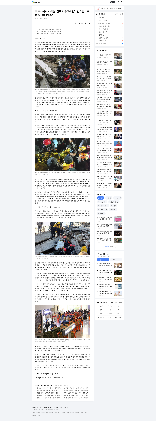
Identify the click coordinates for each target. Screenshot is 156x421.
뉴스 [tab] (112, 302)
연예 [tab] (116, 302)
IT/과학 (109, 313)
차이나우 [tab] (113, 206)
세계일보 (37, 2)
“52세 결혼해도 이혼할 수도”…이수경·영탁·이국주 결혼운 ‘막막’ (77, 393)
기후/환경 (109, 306)
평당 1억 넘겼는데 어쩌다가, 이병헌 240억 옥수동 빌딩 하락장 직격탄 (77, 390)
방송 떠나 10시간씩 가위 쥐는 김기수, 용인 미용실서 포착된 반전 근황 (49, 395)
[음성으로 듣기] (79, 23)
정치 (109, 310)
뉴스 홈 (101, 306)
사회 (118, 306)
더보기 (109, 246)
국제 (118, 310)
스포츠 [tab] (120, 302)
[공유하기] (118, 2)
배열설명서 (118, 317)
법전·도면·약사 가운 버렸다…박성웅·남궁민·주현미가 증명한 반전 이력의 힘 (49, 388)
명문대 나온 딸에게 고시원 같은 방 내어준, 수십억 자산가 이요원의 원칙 (77, 388)
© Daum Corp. (36, 415)
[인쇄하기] (88, 23)
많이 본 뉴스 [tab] (103, 260)
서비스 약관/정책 (64, 407)
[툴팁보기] (122, 14)
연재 (109, 317)
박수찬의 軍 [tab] (117, 198)
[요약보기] (75, 23)
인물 (118, 313)
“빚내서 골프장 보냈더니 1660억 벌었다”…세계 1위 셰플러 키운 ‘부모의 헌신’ (49, 390)
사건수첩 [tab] (108, 198)
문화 (101, 313)
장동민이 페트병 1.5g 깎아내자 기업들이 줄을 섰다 (49, 393)
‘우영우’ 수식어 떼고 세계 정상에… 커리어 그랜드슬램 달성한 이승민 (77, 395)
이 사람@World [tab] (102, 210)
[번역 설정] (82, 23)
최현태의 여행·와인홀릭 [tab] (103, 206)
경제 (101, 310)
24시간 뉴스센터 (48, 407)
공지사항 (56, 407)
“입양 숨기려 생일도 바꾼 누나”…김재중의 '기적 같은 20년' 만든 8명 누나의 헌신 (77, 398)
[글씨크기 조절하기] (85, 23)
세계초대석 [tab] (113, 210)
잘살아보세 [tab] (101, 213)
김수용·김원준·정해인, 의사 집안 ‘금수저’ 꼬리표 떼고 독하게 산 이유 (49, 398)
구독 (113, 2)
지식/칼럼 (101, 317)
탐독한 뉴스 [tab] (116, 260)
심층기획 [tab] (100, 198)
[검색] (122, 2)
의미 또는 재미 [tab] (102, 202)
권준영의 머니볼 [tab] (113, 202)
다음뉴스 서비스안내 (37, 407)
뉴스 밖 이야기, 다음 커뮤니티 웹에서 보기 (112, 8)
